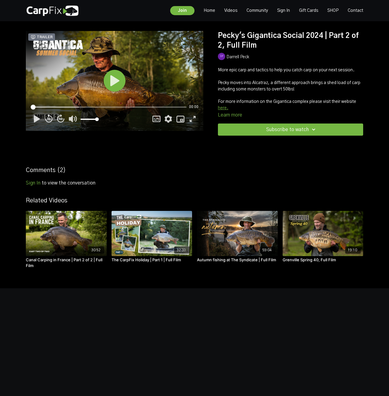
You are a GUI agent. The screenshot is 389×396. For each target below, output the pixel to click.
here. (223, 108)
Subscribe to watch (287, 129)
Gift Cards (308, 10)
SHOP (333, 10)
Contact (355, 10)
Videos (230, 10)
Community (257, 10)
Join (182, 10)
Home (209, 10)
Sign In (283, 10)
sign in (33, 183)
